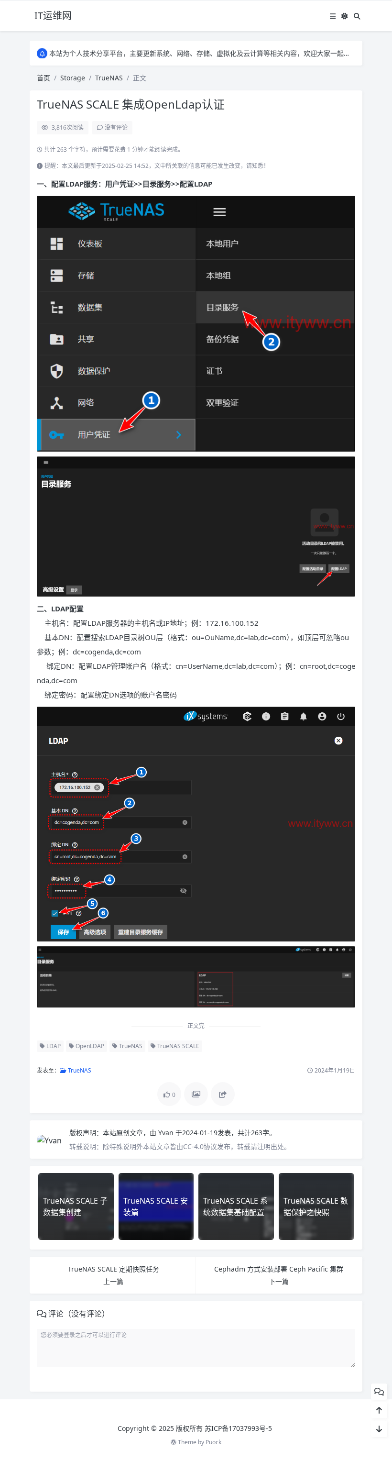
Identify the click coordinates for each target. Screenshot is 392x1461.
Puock (213, 1442)
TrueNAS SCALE (177, 1046)
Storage (72, 77)
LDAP (53, 1046)
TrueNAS (109, 77)
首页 (43, 77)
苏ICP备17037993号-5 (238, 1428)
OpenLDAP (89, 1046)
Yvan (166, 1132)
